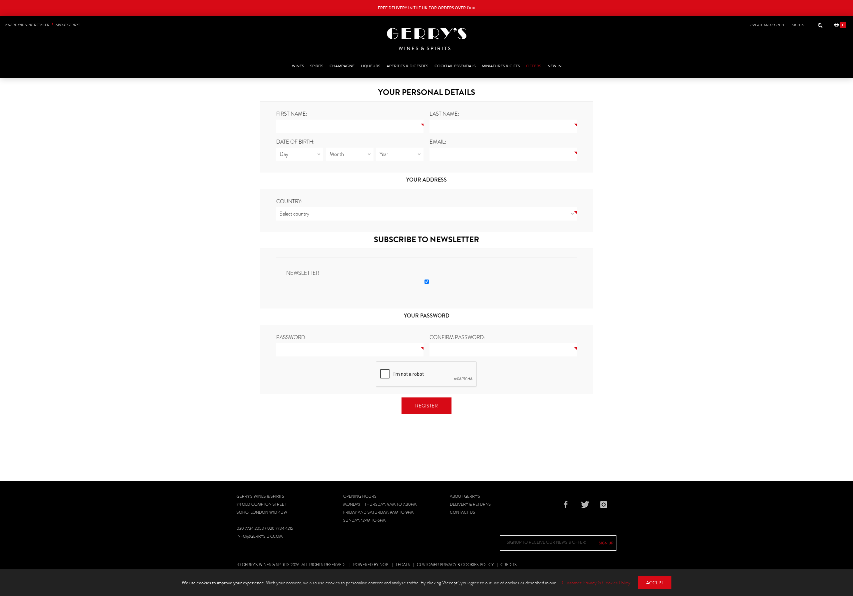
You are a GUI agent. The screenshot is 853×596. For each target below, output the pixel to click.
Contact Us (462, 512)
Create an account (768, 25)
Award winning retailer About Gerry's (42, 24)
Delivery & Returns (470, 504)
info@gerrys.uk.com (260, 536)
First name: (291, 114)
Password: (291, 337)
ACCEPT (654, 582)
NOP (384, 565)
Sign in (798, 25)
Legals (403, 565)
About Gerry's (465, 496)
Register (426, 405)
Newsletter (302, 273)
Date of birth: (295, 142)
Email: (437, 142)
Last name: (444, 114)
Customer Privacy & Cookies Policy (455, 565)
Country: (289, 201)
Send (606, 543)
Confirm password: (457, 337)
